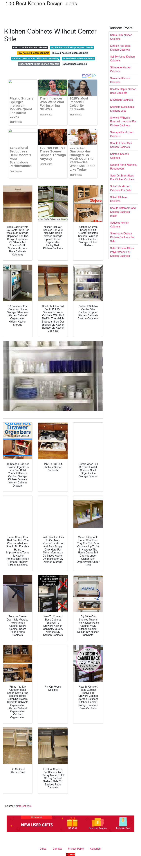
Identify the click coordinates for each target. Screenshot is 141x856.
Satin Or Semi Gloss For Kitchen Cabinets (122, 177)
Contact (57, 848)
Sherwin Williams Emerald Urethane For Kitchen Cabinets (123, 121)
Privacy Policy (76, 848)
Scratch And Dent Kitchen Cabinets (120, 47)
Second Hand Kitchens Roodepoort (123, 166)
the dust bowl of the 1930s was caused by (35, 58)
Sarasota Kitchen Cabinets (120, 80)
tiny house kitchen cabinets (33, 53)
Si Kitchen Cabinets (121, 100)
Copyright (95, 848)
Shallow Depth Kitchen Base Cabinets (123, 91)
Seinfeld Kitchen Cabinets (119, 155)
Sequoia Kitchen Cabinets (119, 224)
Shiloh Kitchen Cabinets (118, 199)
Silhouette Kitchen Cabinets (120, 69)
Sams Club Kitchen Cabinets (121, 37)
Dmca (43, 848)
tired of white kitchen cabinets (30, 47)
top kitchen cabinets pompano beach (72, 47)
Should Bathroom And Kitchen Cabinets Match (123, 211)
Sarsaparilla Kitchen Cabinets (121, 134)
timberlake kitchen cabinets (78, 58)
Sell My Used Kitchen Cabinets (122, 58)
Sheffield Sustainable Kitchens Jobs (122, 108)
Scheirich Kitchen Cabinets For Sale (120, 188)
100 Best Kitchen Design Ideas (41, 3)
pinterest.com (24, 806)
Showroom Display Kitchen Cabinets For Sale (122, 237)
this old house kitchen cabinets (70, 53)
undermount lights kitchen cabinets (39, 64)
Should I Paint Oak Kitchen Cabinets (121, 145)
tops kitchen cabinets (75, 64)
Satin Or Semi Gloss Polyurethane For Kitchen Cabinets (122, 251)
